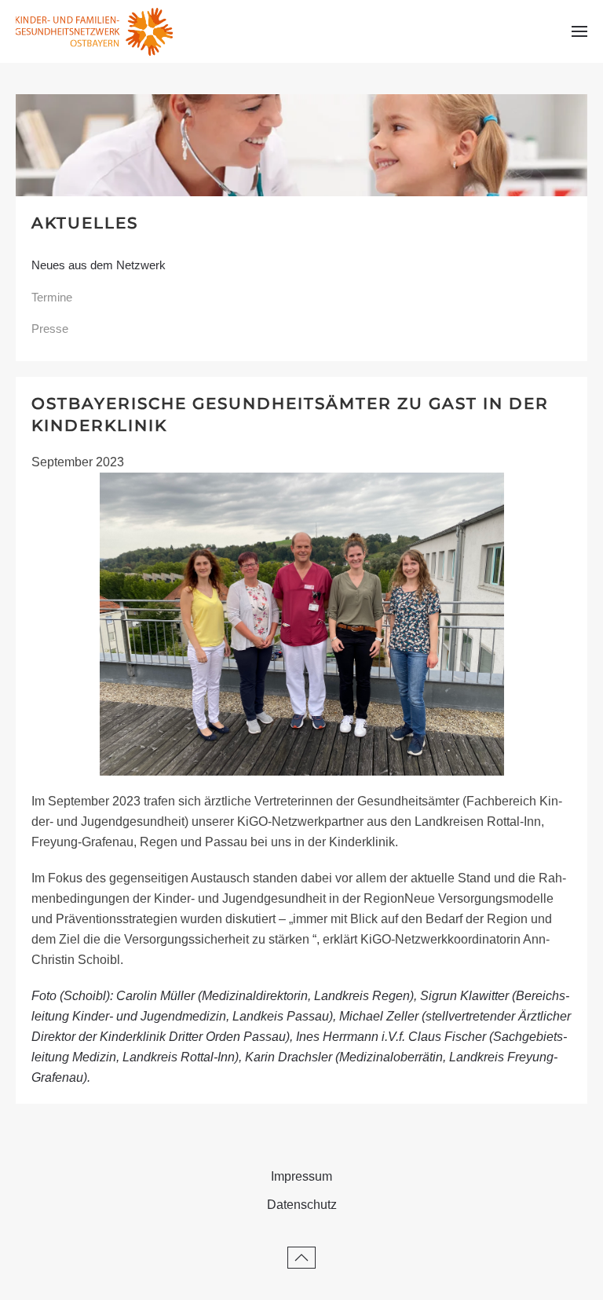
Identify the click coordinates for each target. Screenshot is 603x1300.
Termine (51, 297)
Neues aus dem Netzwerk (98, 265)
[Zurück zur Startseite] (94, 31)
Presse (49, 328)
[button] (579, 31)
